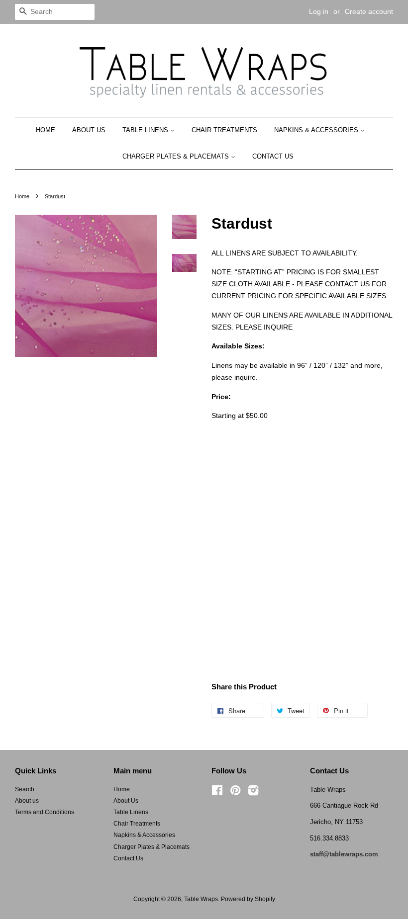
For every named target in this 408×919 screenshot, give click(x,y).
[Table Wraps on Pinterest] (235, 792)
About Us (88, 130)
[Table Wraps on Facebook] (217, 792)
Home (45, 130)
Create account (369, 11)
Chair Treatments (224, 130)
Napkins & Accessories (317, 130)
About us (27, 800)
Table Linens (146, 130)
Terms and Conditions (44, 812)
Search (24, 789)
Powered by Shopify (248, 899)
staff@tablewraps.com (344, 854)
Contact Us (273, 156)
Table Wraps (201, 899)
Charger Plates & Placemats (176, 156)
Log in (318, 11)
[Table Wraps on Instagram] (253, 792)
